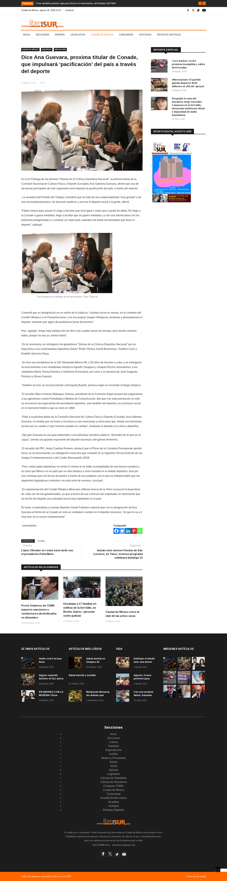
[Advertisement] (176, 233)
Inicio (26, 34)
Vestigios (145, 34)
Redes (113, 762)
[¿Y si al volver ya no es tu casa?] (184, 682)
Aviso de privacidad (196, 876)
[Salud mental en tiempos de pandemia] (76, 663)
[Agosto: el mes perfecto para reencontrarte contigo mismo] (123, 680)
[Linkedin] (128, 531)
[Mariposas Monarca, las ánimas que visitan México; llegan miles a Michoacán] (76, 696)
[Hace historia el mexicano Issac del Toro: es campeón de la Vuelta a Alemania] (198, 682)
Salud (113, 766)
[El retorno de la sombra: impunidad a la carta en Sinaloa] (198, 696)
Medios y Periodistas (113, 758)
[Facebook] (116, 531)
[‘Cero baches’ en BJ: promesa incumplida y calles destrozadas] (160, 66)
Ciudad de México (102, 34)
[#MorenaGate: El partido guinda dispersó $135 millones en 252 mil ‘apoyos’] (160, 85)
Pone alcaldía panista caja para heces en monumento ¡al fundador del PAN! (76, 3)
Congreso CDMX (113, 786)
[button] (200, 3)
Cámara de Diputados (113, 778)
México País (60, 49)
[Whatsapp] (140, 531)
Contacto (69, 10)
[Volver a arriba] (217, 869)
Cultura (113, 742)
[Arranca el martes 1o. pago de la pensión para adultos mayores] (184, 696)
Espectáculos (113, 750)
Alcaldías (113, 801)
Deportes (46, 49)
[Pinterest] (134, 531)
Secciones (42, 34)
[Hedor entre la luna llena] (28, 663)
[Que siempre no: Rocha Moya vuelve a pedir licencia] (169, 696)
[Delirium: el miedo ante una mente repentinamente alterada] (123, 663)
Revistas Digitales (169, 34)
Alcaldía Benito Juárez (113, 797)
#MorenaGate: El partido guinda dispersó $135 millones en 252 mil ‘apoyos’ (188, 83)
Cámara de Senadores (113, 782)
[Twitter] (122, 531)
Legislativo (77, 34)
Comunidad (126, 34)
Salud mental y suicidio (82, 675)
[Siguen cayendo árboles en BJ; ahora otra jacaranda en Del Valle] (28, 680)
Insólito (113, 754)
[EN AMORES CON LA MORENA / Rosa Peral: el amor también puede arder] (28, 696)
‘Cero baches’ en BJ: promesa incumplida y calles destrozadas (188, 64)
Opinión (60, 34)
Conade (41, 541)
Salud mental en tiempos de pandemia (95, 662)
